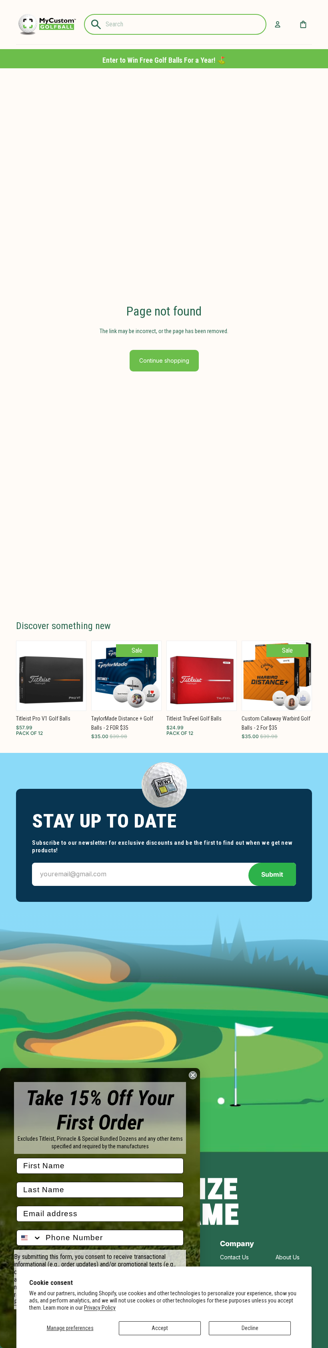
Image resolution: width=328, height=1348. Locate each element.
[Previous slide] (25, 676)
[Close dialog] (193, 1075)
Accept (160, 1328)
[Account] (277, 24)
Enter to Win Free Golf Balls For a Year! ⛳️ (164, 60)
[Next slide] (77, 676)
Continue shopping (164, 360)
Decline (250, 1328)
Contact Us (234, 1257)
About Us (288, 1257)
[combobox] (29, 1237)
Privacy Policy (100, 1307)
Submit (272, 874)
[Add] (73, 698)
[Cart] (303, 24)
